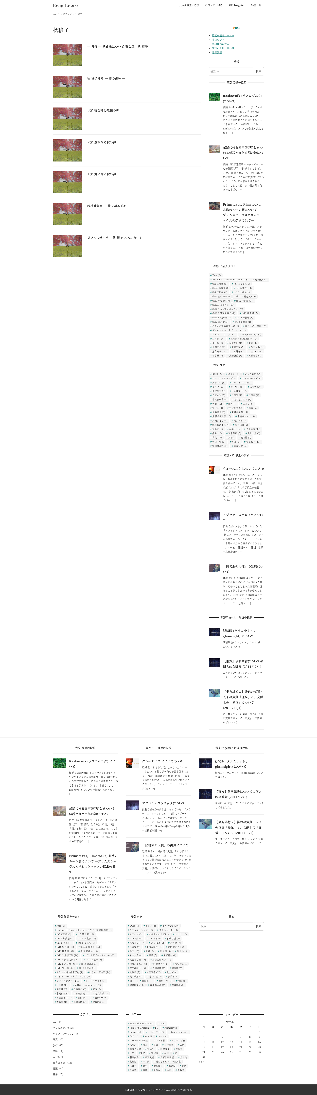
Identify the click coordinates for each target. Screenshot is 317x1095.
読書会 (133, 1065)
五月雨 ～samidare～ (243, 338)
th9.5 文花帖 (242, 292)
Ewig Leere (65, 5)
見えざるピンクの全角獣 (168, 1061)
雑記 (55, 1068)
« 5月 (202, 1061)
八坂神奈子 (239, 391)
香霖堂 (217, 355)
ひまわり (134, 1036)
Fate (216, 275)
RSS (237, 28)
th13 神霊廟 (250, 313)
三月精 (218, 338)
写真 (55, 1039)
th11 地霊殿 (221, 300)
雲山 (235, 441)
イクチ (233, 374)
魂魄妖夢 (240, 445)
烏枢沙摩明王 (167, 1057)
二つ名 (256, 386)
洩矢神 (240, 420)
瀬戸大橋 (149, 1057)
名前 (217, 403)
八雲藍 (253, 395)
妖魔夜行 (235, 342)
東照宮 (154, 1053)
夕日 (156, 1044)
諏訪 (145, 1065)
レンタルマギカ (251, 334)
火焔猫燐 (241, 424)
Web (55, 1022)
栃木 (166, 1053)
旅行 (55, 1045)
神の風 (217, 429)
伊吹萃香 (218, 391)
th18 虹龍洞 (243, 321)
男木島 (183, 1057)
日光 (132, 1053)
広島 (182, 1044)
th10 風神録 (221, 296)
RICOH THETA (156, 1031)
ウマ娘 (148, 1036)
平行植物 (168, 1044)
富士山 (217, 407)
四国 (145, 1044)
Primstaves (170, 1027)
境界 (232, 403)
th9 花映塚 (219, 292)
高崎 (169, 1070)
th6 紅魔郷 (219, 283)
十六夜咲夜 (220, 399)
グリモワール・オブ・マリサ (229, 330)
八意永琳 (218, 395)
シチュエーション (224, 378)
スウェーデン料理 (139, 1040)
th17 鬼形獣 (220, 321)
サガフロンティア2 (223, 334)
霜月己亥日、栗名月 (223, 48)
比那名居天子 (221, 416)
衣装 (217, 437)
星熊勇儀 (218, 412)
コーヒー (162, 1036)
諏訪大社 (158, 1065)
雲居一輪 (218, 441)
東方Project (60, 1062)
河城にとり (220, 420)
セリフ (218, 386)
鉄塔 (184, 1065)
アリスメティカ (61, 1027)
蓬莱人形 (257, 347)
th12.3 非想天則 (223, 304)
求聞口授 (218, 347)
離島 (145, 1070)
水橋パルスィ (246, 416)
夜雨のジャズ (219, 39)
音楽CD (257, 351)
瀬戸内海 (134, 1057)
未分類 (56, 1057)
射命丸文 (235, 407)
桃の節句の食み (220, 43)
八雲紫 (236, 395)
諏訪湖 (172, 1065)
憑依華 (179, 1048)
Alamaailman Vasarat (142, 1023)
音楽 (55, 1074)
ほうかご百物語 (255, 325)
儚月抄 (217, 342)
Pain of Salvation (139, 1027)
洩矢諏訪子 (220, 424)
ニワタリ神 (159, 1040)
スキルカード (251, 378)
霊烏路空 (253, 441)
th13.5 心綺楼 (221, 317)
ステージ (218, 382)
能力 (217, 433)
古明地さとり (242, 399)
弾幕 (252, 407)
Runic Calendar (179, 1031)
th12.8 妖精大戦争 (223, 313)
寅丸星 (248, 403)
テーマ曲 (236, 386)
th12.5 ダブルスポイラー (227, 309)
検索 (258, 71)
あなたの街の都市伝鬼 (225, 325)
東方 (252, 342)
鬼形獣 (180, 1070)
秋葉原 (133, 1061)
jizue (162, 1023)
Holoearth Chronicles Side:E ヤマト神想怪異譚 (239, 279)
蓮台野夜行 (220, 351)
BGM (217, 374)
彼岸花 (150, 1048)
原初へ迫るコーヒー (223, 35)
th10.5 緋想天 (246, 296)
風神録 (157, 1070)
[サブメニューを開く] (115, 1045)
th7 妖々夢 (242, 283)
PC (156, 1027)
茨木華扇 (234, 433)
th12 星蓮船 (245, 300)
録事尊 (133, 1070)
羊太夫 (146, 1061)
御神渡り (164, 1048)
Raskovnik (135, 1031)
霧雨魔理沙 (220, 445)
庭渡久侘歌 (135, 1048)
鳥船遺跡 (235, 355)
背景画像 (253, 429)
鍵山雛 (246, 437)
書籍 (55, 1051)
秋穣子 (234, 429)
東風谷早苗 (239, 412)
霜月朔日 (217, 52)
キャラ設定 (253, 374)
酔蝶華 (239, 351)
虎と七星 (253, 433)
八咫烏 (133, 1044)
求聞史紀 (237, 347)
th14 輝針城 (245, 317)
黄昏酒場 (254, 355)
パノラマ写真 (178, 1040)
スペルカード (241, 382)
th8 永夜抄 (244, 287)
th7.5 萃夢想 (220, 287)
